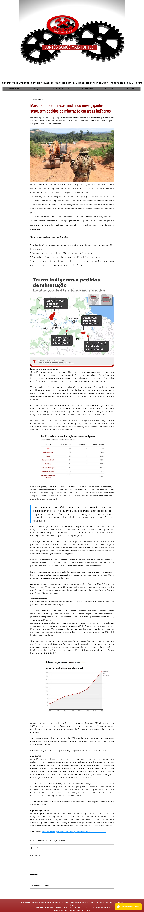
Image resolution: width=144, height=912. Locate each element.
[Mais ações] (112, 99)
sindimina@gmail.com (102, 908)
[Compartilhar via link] (37, 848)
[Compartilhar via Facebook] (31, 848)
